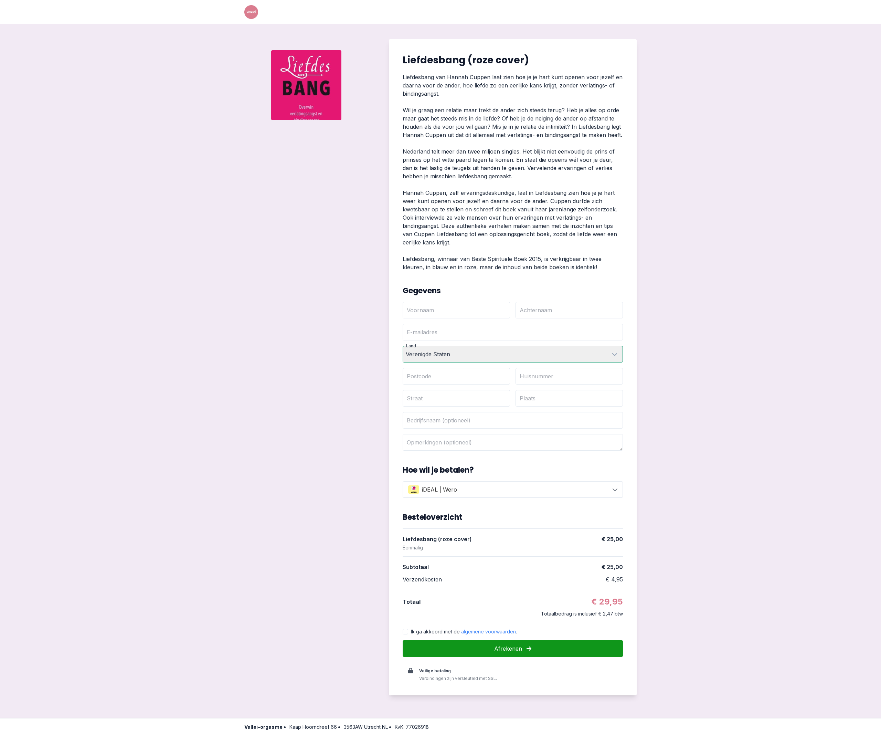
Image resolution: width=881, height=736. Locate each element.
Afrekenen (509, 648)
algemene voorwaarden (488, 631)
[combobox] (513, 489)
